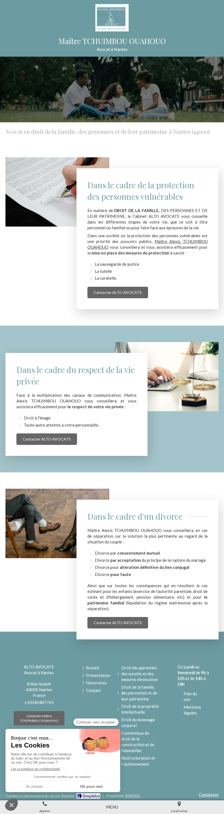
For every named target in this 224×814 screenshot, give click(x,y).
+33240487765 (39, 702)
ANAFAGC (132, 795)
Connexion (209, 794)
